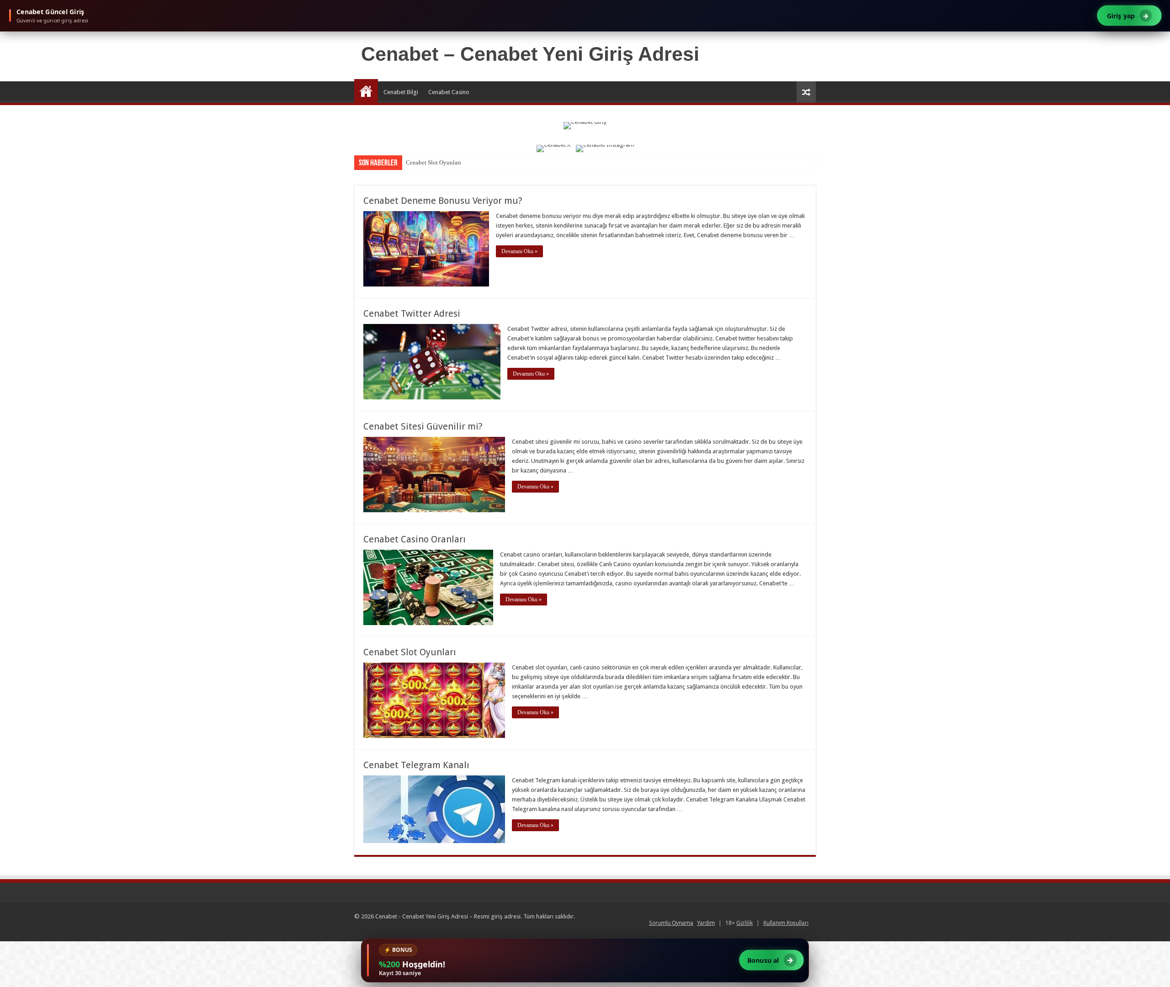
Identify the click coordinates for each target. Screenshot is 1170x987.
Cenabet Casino (448, 92)
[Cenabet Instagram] (605, 148)
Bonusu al (770, 960)
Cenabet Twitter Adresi (411, 313)
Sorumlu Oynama (671, 923)
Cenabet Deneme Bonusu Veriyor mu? (442, 200)
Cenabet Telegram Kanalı (416, 764)
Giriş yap (1128, 15)
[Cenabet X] (553, 148)
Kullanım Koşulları (785, 923)
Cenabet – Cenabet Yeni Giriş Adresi (530, 54)
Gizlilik (744, 923)
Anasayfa (366, 91)
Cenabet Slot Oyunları (433, 162)
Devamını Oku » (519, 251)
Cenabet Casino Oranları (414, 539)
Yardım (706, 923)
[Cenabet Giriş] (585, 130)
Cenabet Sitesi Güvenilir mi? (423, 426)
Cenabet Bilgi (400, 92)
